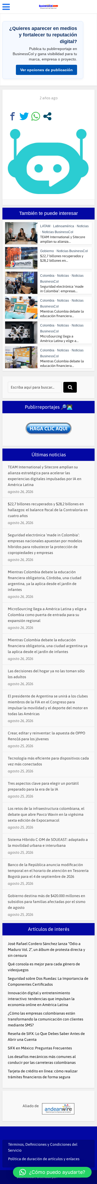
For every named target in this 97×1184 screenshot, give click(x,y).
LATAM (45, 226)
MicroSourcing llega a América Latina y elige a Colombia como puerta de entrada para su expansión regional (47, 615)
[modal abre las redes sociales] (47, 116)
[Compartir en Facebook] (12, 116)
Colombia (47, 276)
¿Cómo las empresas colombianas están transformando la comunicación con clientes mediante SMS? (45, 1019)
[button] (52, 1172)
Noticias (83, 226)
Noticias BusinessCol (57, 232)
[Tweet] (24, 116)
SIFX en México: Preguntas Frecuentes (40, 1048)
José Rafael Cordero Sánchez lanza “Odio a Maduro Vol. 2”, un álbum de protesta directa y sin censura (46, 950)
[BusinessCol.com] (48, 6)
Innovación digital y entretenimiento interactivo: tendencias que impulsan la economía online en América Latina (41, 999)
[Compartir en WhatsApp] (35, 116)
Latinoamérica (63, 226)
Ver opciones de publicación (46, 70)
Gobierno (47, 251)
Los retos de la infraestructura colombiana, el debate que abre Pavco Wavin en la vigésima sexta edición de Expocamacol (46, 814)
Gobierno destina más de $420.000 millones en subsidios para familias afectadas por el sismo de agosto (46, 902)
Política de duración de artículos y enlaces (43, 1159)
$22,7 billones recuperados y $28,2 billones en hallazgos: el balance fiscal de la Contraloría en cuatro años (48, 510)
